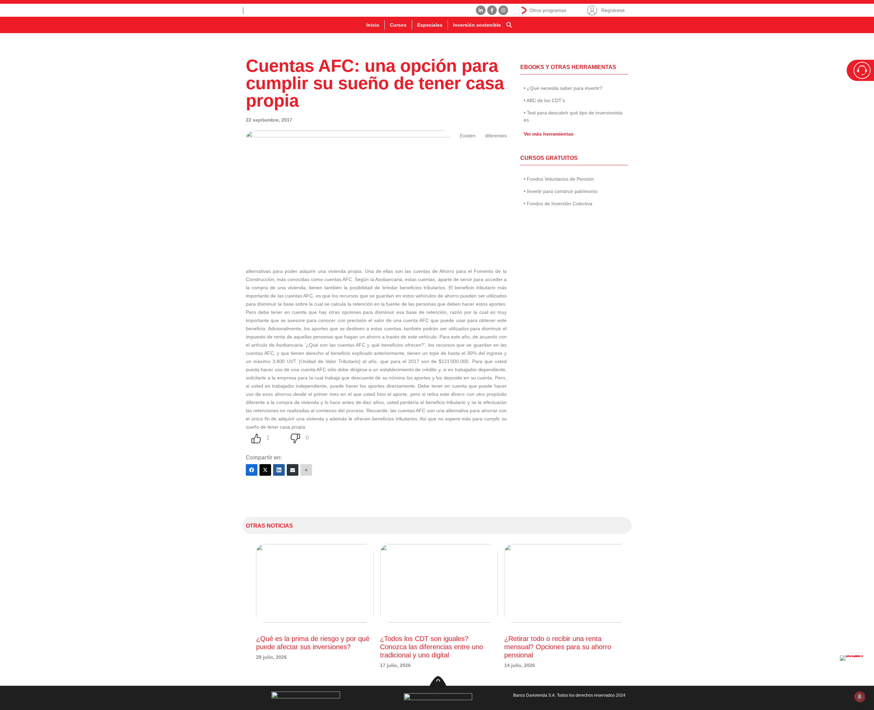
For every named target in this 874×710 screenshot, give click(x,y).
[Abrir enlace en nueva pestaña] (853, 669)
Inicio (372, 25)
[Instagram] (503, 10)
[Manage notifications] (859, 696)
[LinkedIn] (279, 470)
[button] (509, 25)
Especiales (429, 25)
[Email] (292, 470)
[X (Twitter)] (265, 470)
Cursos (398, 25)
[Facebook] (251, 470)
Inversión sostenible (477, 25)
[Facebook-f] (492, 10)
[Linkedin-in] (480, 10)
